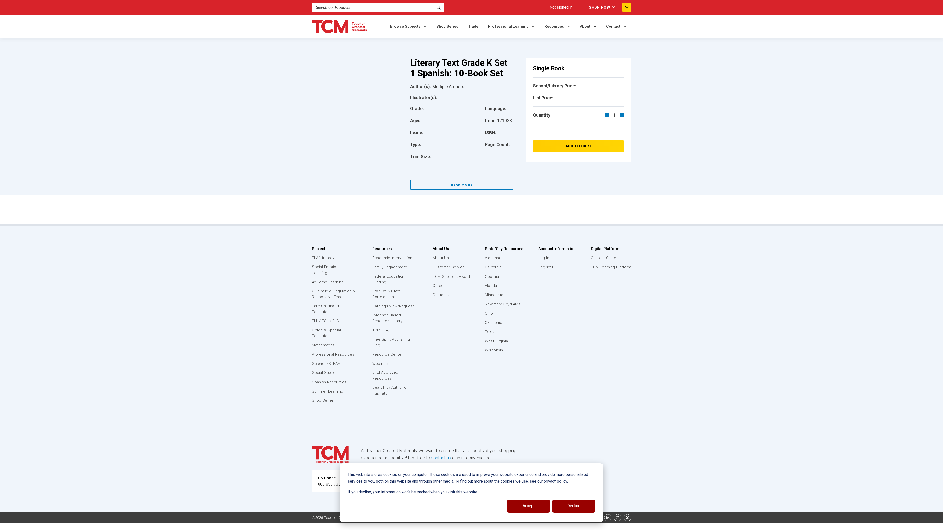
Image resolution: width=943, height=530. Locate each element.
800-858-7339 (330, 484)
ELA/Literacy (323, 258)
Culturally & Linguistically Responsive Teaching (333, 294)
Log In (543, 258)
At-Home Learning (328, 282)
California (493, 267)
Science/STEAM (326, 363)
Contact (613, 26)
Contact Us (443, 295)
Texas (490, 332)
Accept (529, 506)
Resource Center (387, 354)
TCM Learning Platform (611, 267)
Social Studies (325, 373)
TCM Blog (380, 330)
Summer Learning (327, 391)
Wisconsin (494, 350)
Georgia (492, 276)
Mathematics (323, 345)
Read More (462, 184)
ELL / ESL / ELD (325, 321)
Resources (554, 26)
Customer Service (449, 267)
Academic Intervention (392, 258)
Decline (573, 506)
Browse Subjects (406, 26)
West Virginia (496, 341)
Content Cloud (603, 258)
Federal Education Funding (388, 279)
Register (545, 267)
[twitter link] (627, 517)
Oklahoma (493, 322)
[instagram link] (617, 517)
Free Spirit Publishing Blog (391, 342)
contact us (441, 457)
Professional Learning (509, 26)
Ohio (489, 313)
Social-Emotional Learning (326, 270)
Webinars (380, 363)
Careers (440, 285)
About (585, 26)
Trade (473, 26)
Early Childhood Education (325, 309)
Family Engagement (389, 267)
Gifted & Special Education (326, 333)
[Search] (438, 7)
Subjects (320, 248)
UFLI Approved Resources (385, 375)
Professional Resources (333, 354)
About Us (441, 248)
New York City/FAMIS (503, 304)
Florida (491, 285)
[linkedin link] (607, 517)
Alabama (492, 258)
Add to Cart (578, 146)
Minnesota (494, 295)
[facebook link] (598, 517)
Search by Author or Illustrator (390, 390)
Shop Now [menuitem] (599, 7)
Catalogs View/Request (393, 306)
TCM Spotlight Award (451, 276)
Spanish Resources (329, 382)
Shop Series (447, 26)
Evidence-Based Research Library (387, 318)
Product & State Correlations (386, 294)
